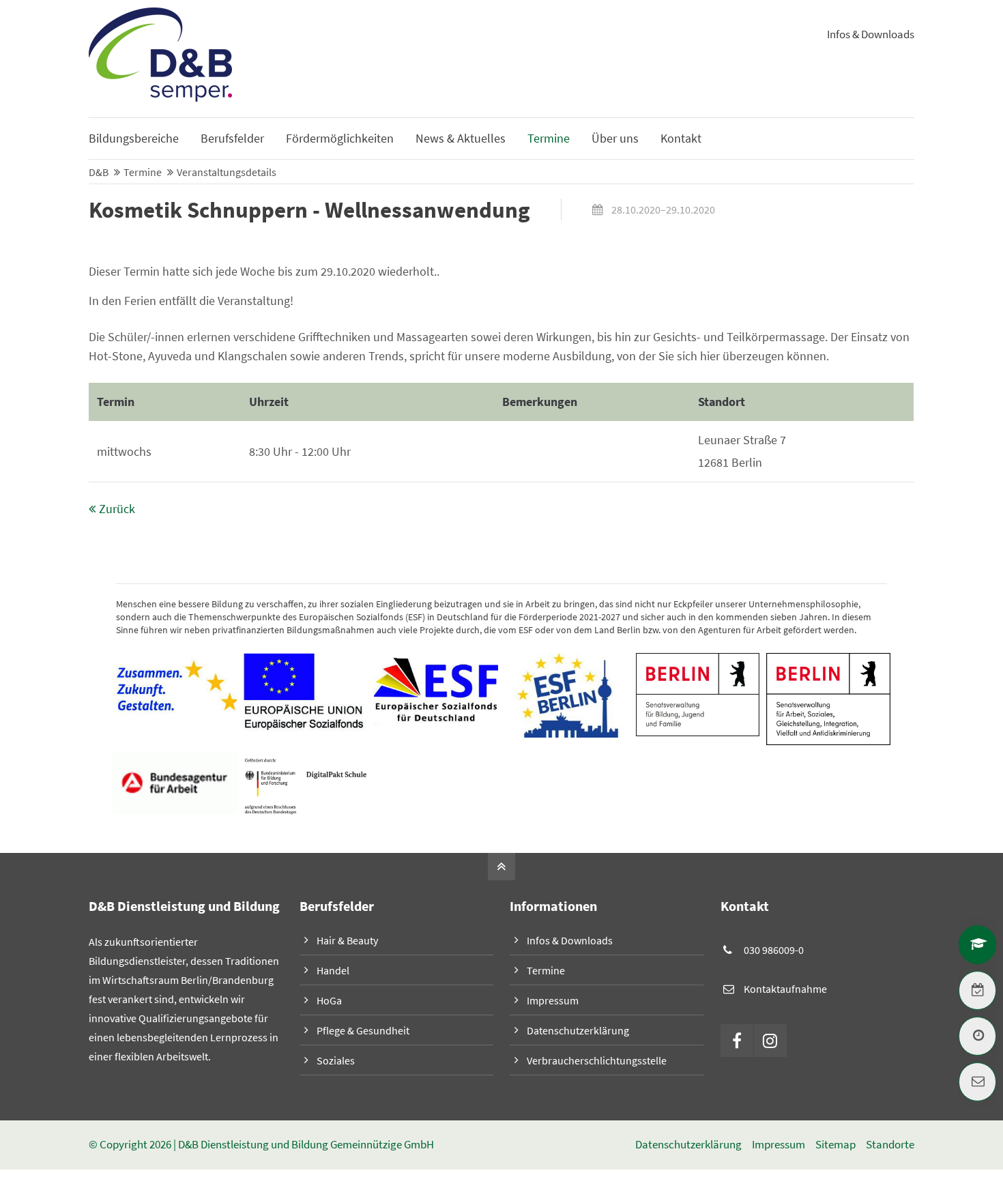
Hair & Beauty (347, 940)
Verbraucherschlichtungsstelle (597, 1060)
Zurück (117, 509)
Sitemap (835, 1144)
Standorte (890, 1144)
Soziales (336, 1060)
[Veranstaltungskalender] (977, 990)
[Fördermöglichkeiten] (977, 944)
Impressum (553, 1000)
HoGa (329, 1000)
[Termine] (977, 1036)
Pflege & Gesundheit (363, 1030)
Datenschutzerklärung (578, 1030)
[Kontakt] (977, 1081)
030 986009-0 (774, 950)
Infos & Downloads (870, 34)
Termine (546, 970)
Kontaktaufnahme (785, 989)
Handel (333, 970)
